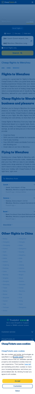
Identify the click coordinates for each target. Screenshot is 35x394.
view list (28, 364)
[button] (17, 391)
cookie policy (18, 357)
